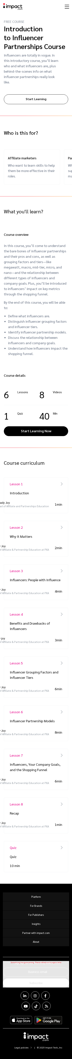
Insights (36, 923)
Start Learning (36, 99)
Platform (36, 896)
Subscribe (36, 983)
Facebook (45, 996)
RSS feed (46, 1006)
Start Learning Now (36, 431)
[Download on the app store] (21, 1020)
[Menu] (66, 6)
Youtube (26, 1006)
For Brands (36, 905)
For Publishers (36, 914)
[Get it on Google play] (48, 1020)
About (36, 941)
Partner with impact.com (36, 932)
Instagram (35, 996)
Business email (37, 972)
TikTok (36, 1006)
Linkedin (25, 996)
